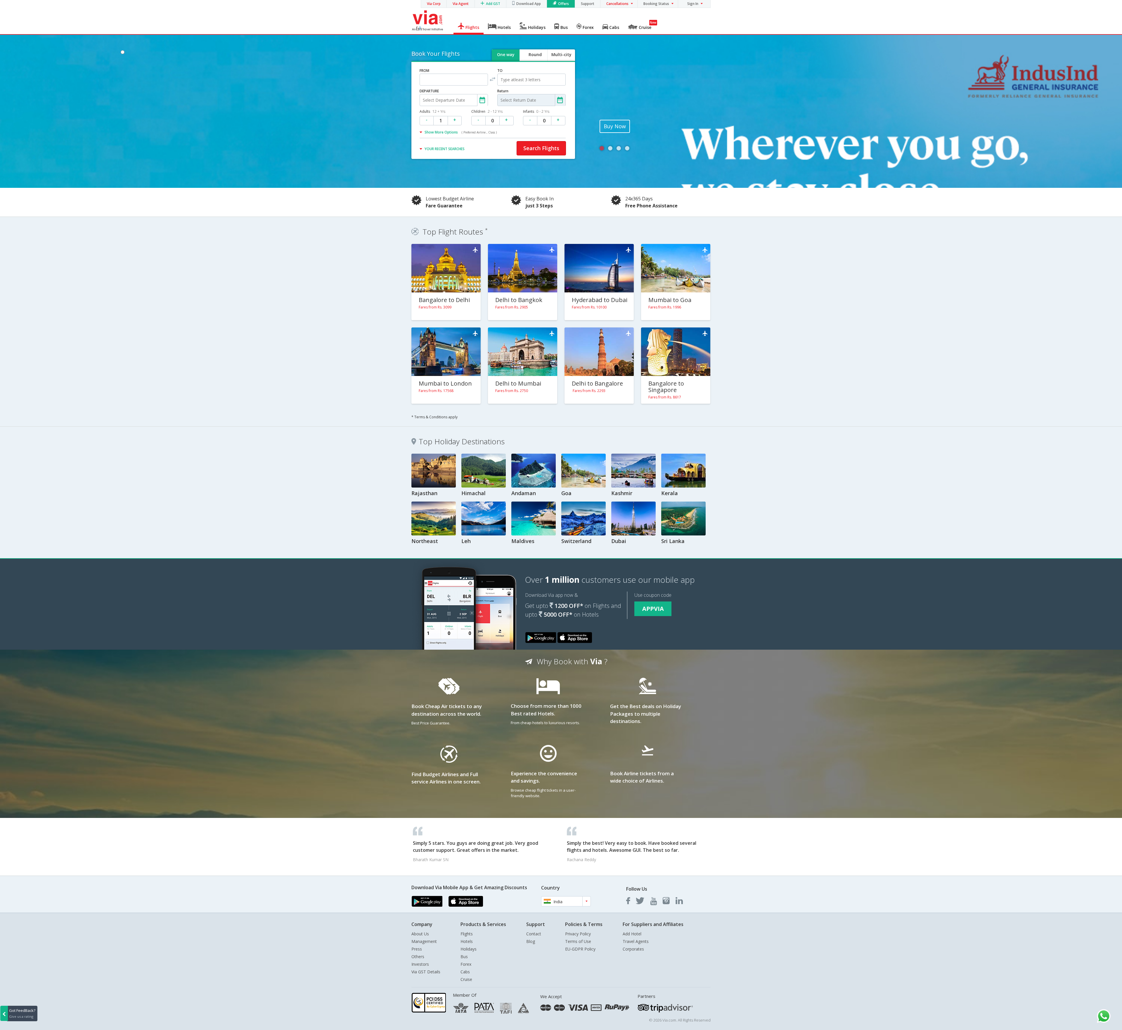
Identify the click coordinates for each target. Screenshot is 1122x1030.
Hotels (466, 941)
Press (416, 949)
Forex (465, 964)
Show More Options (461, 132)
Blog (530, 941)
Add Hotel (632, 934)
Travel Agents (636, 941)
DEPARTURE (429, 91)
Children (487, 111)
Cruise (466, 979)
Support (587, 3)
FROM (424, 70)
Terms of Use (578, 941)
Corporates (633, 949)
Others (417, 956)
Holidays (468, 949)
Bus (464, 956)
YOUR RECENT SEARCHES (445, 148)
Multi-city (561, 54)
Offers (563, 3)
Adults (432, 111)
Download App (528, 3)
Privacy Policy (578, 934)
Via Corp (434, 3)
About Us (420, 934)
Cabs (465, 971)
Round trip (535, 59)
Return (502, 91)
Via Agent (461, 3)
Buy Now (615, 126)
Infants (536, 111)
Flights (466, 934)
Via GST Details (425, 971)
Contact (533, 934)
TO (500, 70)
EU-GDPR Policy (580, 949)
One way (506, 54)
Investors (420, 964)
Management (424, 941)
